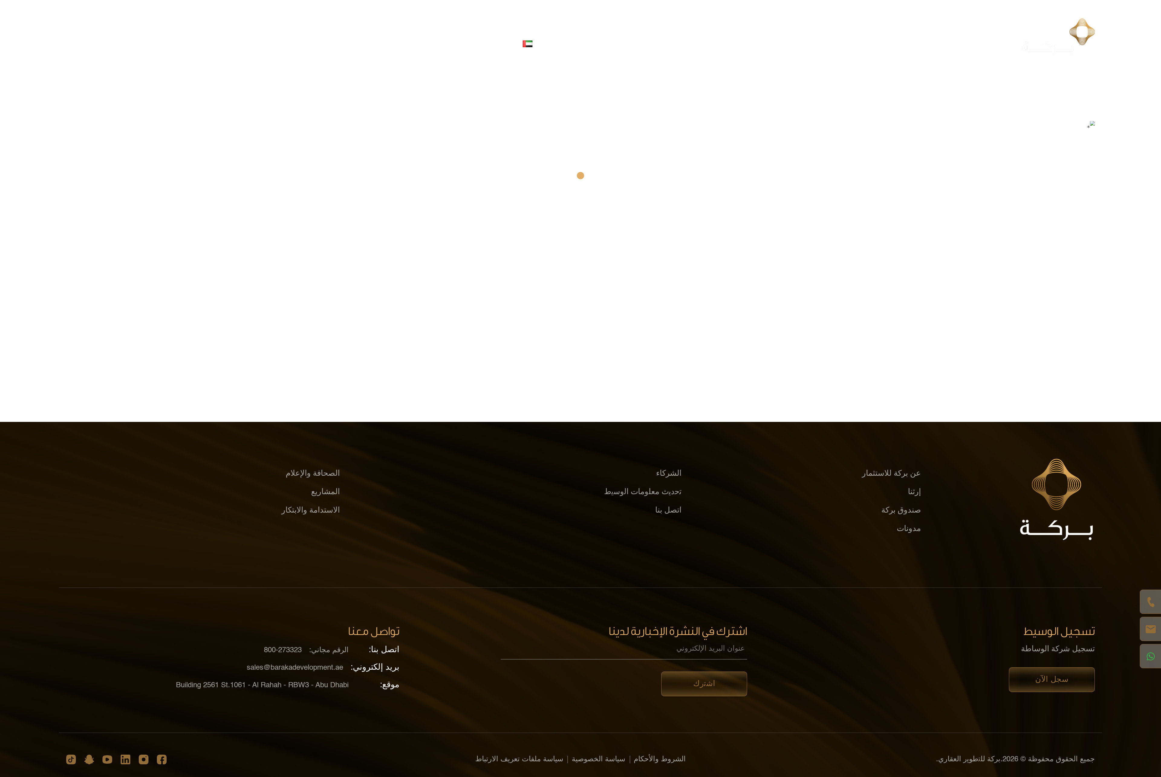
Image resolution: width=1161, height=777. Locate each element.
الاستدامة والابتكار (738, 43)
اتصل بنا (557, 43)
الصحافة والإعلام (638, 43)
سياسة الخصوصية (598, 759)
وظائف (592, 43)
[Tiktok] (71, 759)
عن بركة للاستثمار (895, 43)
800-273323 (283, 650)
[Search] (440, 44)
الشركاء (788, 43)
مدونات (909, 529)
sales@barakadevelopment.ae (295, 667)
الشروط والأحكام (660, 759)
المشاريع (687, 43)
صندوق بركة (901, 510)
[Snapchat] (89, 759)
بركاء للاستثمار (835, 43)
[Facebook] (162, 759)
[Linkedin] (125, 759)
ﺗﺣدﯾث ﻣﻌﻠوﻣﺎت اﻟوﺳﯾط (642, 492)
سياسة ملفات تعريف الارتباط (519, 759)
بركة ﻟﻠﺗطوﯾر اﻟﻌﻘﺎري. (968, 759)
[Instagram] (143, 759)
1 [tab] (580, 175)
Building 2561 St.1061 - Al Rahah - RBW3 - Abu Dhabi (262, 685)
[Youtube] (107, 759)
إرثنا (914, 492)
